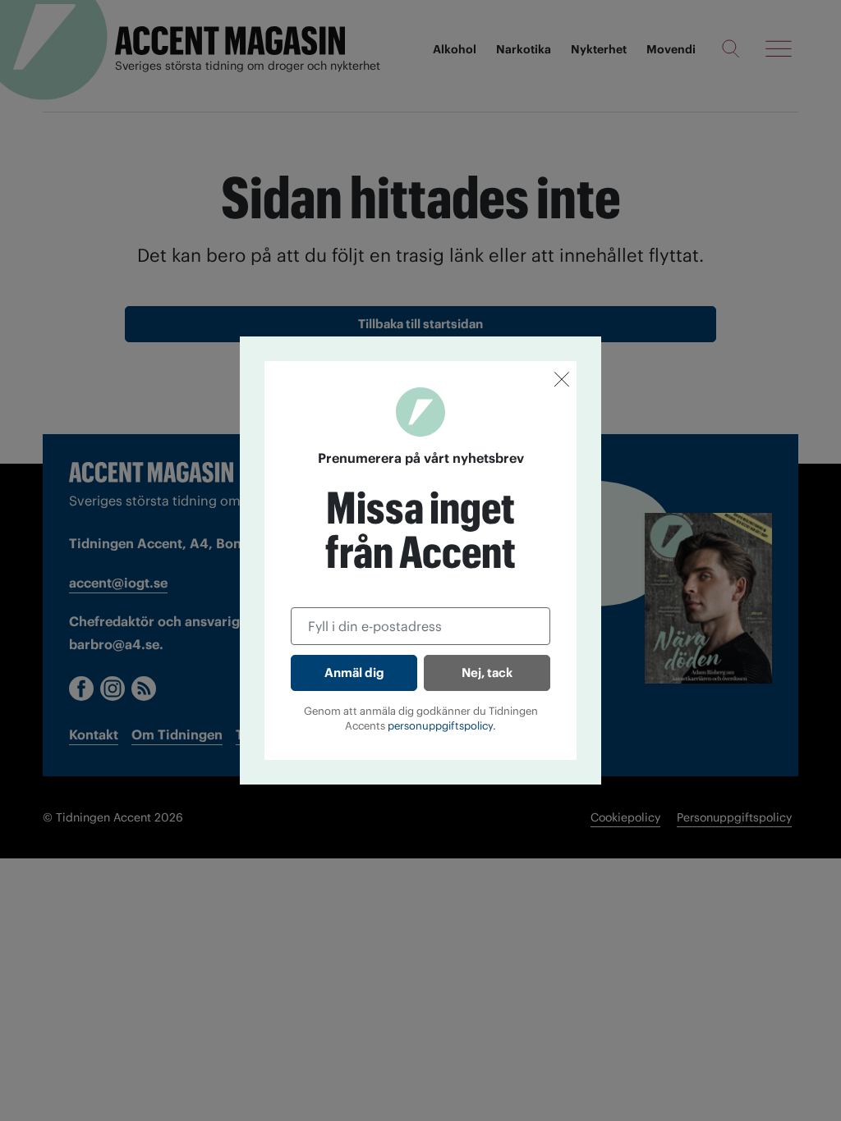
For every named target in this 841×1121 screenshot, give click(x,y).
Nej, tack (487, 672)
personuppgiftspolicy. (442, 726)
